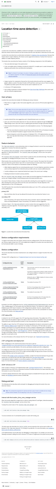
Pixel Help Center (41, 465)
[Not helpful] (53, 24)
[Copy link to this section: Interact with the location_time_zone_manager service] (37, 397)
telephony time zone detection (39, 55)
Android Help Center (42, 463)
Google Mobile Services (43, 470)
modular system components (17, 356)
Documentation (6, 6)
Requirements (5, 465)
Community (12, 482)
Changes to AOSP (46, 17)
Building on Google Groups (25, 474)
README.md (11, 375)
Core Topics (11, 23)
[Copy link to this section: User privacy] (13, 97)
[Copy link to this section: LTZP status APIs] (13, 315)
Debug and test (19, 311)
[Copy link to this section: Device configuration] (19, 250)
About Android (5, 482)
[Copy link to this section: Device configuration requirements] (30, 238)
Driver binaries (5, 474)
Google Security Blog (24, 470)
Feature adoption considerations (26, 361)
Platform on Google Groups (26, 472)
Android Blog (22, 468)
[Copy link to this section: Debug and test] (15, 381)
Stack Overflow (41, 472)
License (21, 482)
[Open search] (36, 1)
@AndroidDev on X (24, 465)
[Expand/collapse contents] (9, 33)
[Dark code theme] (52, 409)
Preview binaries (5, 470)
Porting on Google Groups (25, 476)
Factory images (5, 472)
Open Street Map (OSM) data (37, 89)
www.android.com (42, 468)
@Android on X (23, 463)
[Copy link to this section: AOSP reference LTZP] (16, 365)
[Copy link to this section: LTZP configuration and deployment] (25, 341)
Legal (17, 482)
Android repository (6, 463)
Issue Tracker (40, 474)
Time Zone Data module (38, 357)
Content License (39, 453)
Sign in (52, 1)
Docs (7, 23)
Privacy (26, 482)
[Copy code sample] (53, 409)
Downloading (4, 468)
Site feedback (32, 482)
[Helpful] (51, 24)
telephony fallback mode (11, 326)
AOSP (3, 23)
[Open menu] (2, 1)
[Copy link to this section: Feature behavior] (16, 143)
